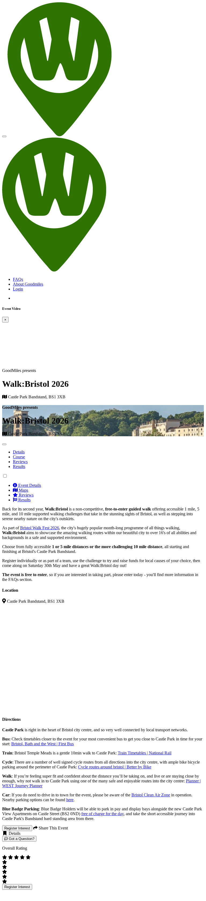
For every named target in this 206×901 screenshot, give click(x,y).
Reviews (20, 461)
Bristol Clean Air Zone (150, 795)
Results (19, 466)
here (69, 799)
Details (19, 452)
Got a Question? (21, 839)
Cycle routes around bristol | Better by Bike (114, 767)
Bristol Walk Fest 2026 (39, 528)
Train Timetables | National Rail (144, 753)
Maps (23, 490)
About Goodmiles (28, 284)
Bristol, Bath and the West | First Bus (42, 744)
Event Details (29, 485)
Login (18, 289)
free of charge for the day (102, 813)
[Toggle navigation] (4, 136)
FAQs (18, 279)
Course (19, 457)
